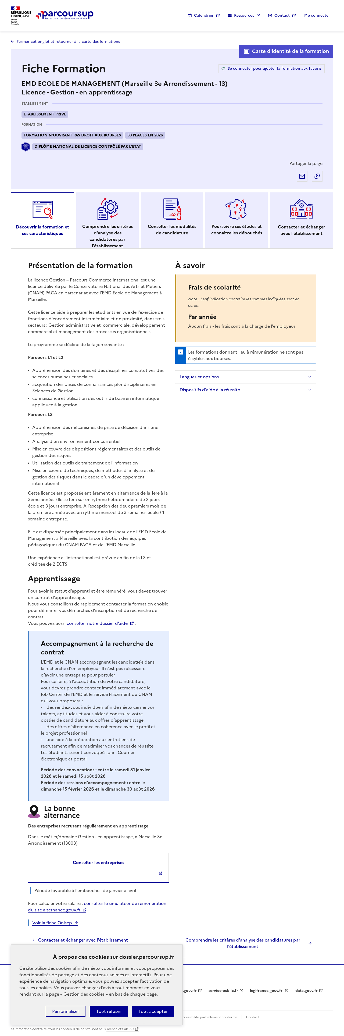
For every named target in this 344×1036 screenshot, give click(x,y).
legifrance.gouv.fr (267, 990)
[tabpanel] (172, 604)
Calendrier (204, 15)
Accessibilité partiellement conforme (208, 1017)
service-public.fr (223, 990)
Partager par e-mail (302, 176)
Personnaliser (65, 1011)
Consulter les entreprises (98, 862)
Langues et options (199, 376)
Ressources (244, 15)
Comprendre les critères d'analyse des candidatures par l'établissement (242, 943)
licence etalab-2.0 (120, 1029)
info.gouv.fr (186, 990)
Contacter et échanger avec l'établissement (83, 940)
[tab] (42, 220)
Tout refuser (108, 1011)
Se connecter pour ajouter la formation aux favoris (274, 68)
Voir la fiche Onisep (52, 922)
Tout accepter (153, 1011)
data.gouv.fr (306, 990)
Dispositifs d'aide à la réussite (210, 389)
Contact (282, 15)
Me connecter (317, 15)
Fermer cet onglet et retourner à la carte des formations (68, 41)
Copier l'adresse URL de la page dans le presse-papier (317, 176)
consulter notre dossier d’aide (97, 623)
